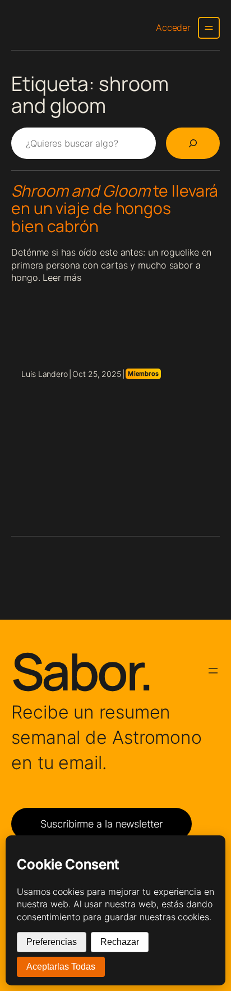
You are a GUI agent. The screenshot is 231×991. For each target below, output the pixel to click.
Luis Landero (44, 374)
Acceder (173, 27)
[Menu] (209, 28)
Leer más (62, 277)
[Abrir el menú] (213, 671)
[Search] (193, 143)
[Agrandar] (5, 309)
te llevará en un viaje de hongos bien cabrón (114, 208)
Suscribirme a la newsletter (101, 824)
